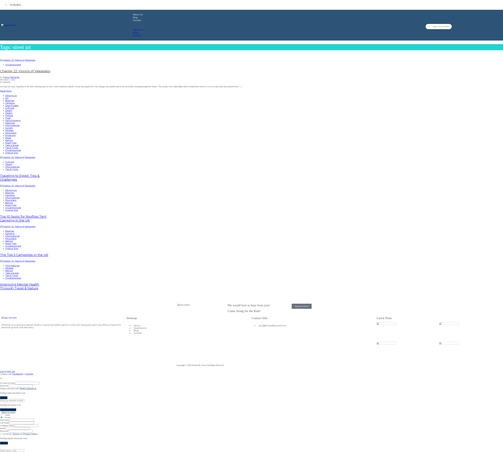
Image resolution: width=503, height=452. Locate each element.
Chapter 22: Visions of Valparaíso (25, 71)
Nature (9, 140)
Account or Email (7, 383)
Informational (12, 125)
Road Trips (10, 143)
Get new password (8, 410)
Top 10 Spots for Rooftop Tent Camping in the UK (23, 218)
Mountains (10, 133)
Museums (10, 135)
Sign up (4, 443)
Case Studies (11, 105)
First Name (4, 420)
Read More (6, 91)
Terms (15, 434)
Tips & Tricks (11, 148)
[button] (252, 25)
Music (8, 138)
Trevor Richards (11, 77)
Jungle (9, 128)
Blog (135, 17)
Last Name (4, 423)
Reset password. (28, 388)
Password (4, 386)
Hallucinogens (12, 120)
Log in (3, 371)
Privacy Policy (30, 434)
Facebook (17, 374)
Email (2, 428)
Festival (9, 115)
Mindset (9, 130)
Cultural (9, 108)
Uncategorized (13, 65)
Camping (10, 103)
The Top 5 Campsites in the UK (24, 255)
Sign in (3, 398)
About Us (138, 14)
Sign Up (11, 371)
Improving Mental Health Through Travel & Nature (19, 286)
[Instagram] (497, 4)
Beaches (9, 100)
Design (8, 113)
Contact (137, 20)
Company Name (7, 425)
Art (7, 98)
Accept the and (20, 434)
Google (29, 374)
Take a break (12, 145)
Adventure (11, 95)
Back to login (8, 412)
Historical (10, 123)
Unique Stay (11, 153)
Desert (8, 110)
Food (8, 118)
